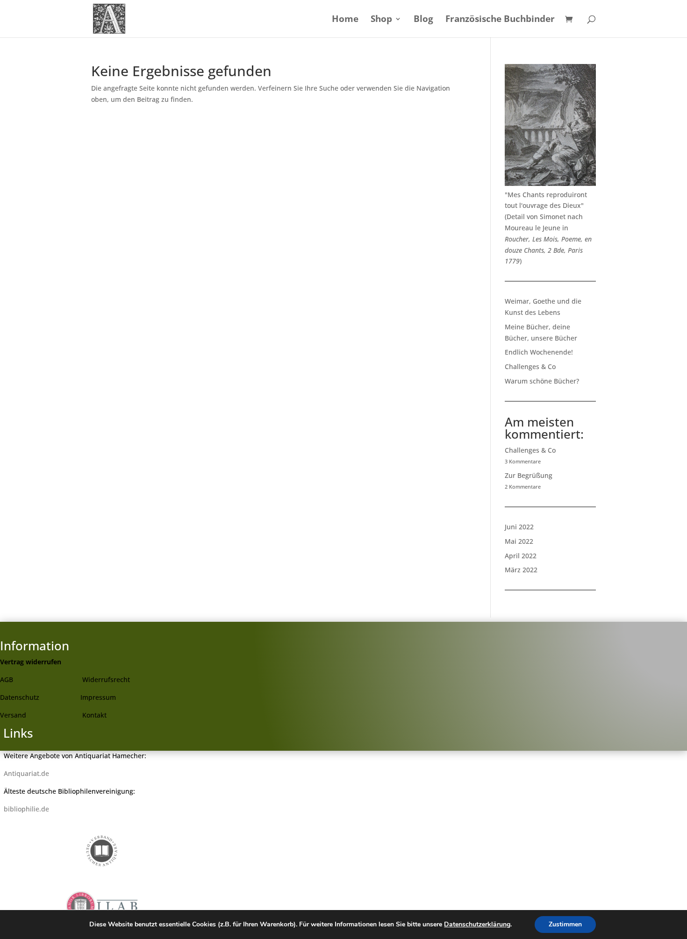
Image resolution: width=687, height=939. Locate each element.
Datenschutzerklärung (477, 924)
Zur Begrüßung (528, 475)
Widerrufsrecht (106, 679)
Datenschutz (19, 697)
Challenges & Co (530, 366)
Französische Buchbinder (500, 20)
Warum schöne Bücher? (542, 381)
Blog (423, 20)
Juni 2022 (519, 526)
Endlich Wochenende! (539, 352)
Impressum (98, 697)
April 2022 (521, 555)
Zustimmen (565, 924)
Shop (381, 20)
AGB (6, 679)
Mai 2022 (519, 541)
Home (345, 20)
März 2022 (521, 569)
